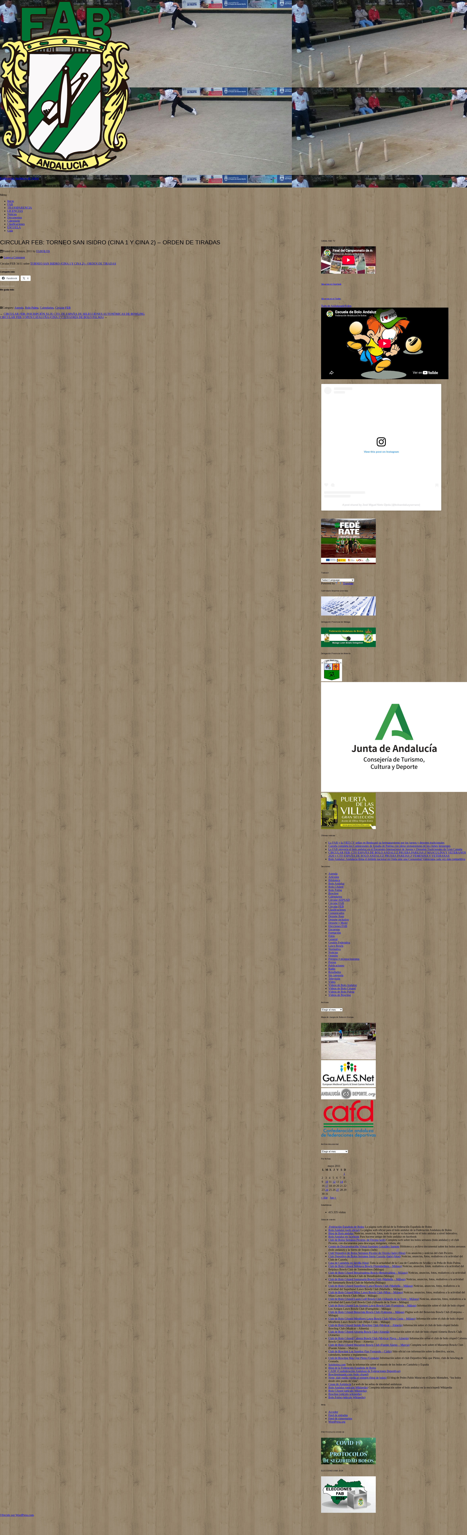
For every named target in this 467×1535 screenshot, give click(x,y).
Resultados (334, 972)
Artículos (333, 876)
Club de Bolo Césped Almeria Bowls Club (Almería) (358, 1331)
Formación (334, 932)
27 (337, 1189)
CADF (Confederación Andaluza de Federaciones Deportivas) (364, 1371)
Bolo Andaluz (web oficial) (344, 1230)
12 (334, 1181)
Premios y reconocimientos (343, 958)
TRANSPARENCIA (19, 207)
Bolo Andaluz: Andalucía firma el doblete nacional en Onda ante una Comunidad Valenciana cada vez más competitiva (396, 859)
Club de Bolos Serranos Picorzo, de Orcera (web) (356, 1239)
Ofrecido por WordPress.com (17, 1515)
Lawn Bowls (335, 945)
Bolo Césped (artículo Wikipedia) (347, 1390)
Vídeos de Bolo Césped (342, 988)
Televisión (334, 978)
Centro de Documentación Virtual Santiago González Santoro (363, 1246)
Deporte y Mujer (338, 922)
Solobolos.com (337, 1364)
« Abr (324, 1197)
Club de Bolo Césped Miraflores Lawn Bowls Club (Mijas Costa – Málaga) (372, 1318)
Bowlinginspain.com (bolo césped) (348, 1374)
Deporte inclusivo (338, 919)
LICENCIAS (15, 210)
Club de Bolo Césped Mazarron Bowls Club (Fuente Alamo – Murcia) (369, 1344)
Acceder (333, 1411)
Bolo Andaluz (336, 883)
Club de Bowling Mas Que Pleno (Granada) (353, 1358)
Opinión (333, 955)
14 (341, 1181)
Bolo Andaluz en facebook (343, 1236)
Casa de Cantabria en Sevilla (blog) (348, 1262)
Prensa (332, 962)
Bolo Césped (335, 886)
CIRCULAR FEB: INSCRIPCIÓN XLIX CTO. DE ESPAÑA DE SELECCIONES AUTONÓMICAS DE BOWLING (74, 313)
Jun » (333, 1197)
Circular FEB (63, 307)
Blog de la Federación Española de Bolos (352, 1367)
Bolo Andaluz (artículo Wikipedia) (348, 1387)
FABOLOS (43, 251)
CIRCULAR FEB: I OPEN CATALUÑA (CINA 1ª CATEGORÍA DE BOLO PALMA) (52, 317)
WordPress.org (336, 1421)
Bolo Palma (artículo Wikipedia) (346, 1397)
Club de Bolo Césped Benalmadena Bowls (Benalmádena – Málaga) (368, 1272)
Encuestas (334, 929)
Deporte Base (336, 916)
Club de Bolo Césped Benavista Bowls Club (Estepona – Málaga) (366, 1312)
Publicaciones (336, 965)
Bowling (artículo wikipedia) (345, 1394)
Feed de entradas (338, 1415)
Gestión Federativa (339, 942)
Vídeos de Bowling (339, 995)
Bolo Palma (31, 307)
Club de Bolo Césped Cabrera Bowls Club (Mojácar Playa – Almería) (368, 1338)
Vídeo (331, 981)
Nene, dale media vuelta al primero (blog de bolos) (357, 1377)
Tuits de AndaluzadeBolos (336, 305)
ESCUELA (14, 227)
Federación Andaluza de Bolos (19, 178)
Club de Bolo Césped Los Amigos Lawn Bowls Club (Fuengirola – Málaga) (372, 1305)
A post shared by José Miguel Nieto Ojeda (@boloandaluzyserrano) (381, 504)
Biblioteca (334, 880)
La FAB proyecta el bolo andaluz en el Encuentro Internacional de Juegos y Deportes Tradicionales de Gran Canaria (395, 849)
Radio (331, 968)
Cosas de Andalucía (339, 1384)
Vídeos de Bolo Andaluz (342, 985)
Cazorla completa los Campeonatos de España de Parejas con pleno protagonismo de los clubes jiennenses (389, 845)
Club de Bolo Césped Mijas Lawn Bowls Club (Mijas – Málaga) (365, 1292)
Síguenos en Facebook (331, 284)
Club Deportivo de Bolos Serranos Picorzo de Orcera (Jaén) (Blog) (367, 1253)
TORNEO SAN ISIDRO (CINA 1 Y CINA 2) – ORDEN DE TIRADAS (73, 263)
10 (326, 1181)
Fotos (331, 936)
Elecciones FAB (337, 926)
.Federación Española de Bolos (346, 1226)
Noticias (12, 214)
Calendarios (47, 307)
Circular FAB (336, 903)
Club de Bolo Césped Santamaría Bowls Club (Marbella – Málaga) (367, 1279)
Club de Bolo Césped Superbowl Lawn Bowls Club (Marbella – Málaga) (370, 1285)
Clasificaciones (16, 224)
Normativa (334, 949)
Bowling (333, 893)
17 (326, 1185)
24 (326, 1189)
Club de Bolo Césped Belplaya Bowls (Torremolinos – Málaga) (365, 1266)
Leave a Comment (14, 257)
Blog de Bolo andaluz (341, 1233)
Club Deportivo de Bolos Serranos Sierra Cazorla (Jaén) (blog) (364, 1256)
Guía (10, 230)
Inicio (10, 201)
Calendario (13, 220)
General (332, 939)
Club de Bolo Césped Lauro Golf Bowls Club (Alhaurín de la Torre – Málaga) (373, 1298)
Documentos (14, 217)
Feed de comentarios (340, 1418)
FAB (10, 204)
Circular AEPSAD (339, 899)
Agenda (19, 307)
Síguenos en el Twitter (331, 299)
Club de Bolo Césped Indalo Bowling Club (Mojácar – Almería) (365, 1325)
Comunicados (336, 913)
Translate (348, 583)
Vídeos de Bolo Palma (341, 991)
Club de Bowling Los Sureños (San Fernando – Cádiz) (360, 1351)
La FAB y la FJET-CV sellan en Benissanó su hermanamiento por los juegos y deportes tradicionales (386, 842)
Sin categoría (335, 975)
